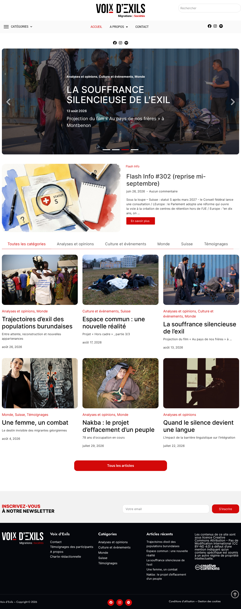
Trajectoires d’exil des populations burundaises (37, 322)
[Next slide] (233, 102)
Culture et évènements (116, 76)
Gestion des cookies (209, 601)
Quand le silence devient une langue (198, 426)
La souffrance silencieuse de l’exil (199, 327)
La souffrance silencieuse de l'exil (118, 94)
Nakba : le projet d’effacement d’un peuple (118, 426)
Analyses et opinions (82, 76)
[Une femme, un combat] (40, 383)
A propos (117, 27)
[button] (106, 149)
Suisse (125, 311)
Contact (142, 27)
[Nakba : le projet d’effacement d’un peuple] (120, 383)
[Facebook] (209, 26)
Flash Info (133, 166)
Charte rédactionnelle (65, 556)
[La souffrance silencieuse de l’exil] (201, 280)
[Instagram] (215, 26)
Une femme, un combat (35, 422)
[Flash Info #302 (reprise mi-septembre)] (61, 198)
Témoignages (37, 415)
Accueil (96, 27)
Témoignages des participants (71, 547)
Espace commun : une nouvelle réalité (113, 322)
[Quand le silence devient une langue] (201, 383)
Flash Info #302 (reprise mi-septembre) (166, 180)
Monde (140, 76)
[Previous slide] (8, 102)
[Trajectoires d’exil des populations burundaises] (40, 280)
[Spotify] (221, 26)
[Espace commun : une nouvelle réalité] (120, 280)
